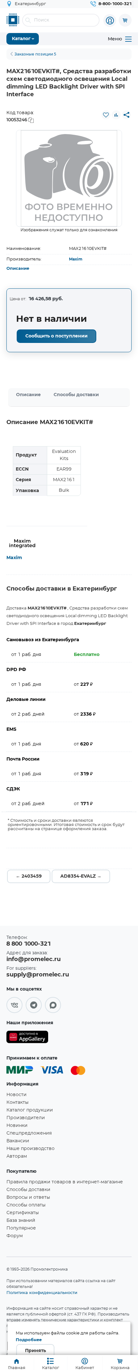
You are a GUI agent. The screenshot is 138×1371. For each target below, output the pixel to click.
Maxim (75, 259)
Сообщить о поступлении (56, 336)
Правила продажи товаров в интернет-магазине (64, 1182)
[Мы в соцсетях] (14, 1005)
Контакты (17, 1102)
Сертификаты (22, 1213)
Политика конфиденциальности (41, 1292)
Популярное (21, 1228)
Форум (14, 1236)
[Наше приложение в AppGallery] (27, 1038)
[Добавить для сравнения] (116, 114)
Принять (35, 1351)
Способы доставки (76, 395)
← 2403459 (29, 876)
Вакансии (17, 1141)
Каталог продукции (29, 1110)
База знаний (20, 1220)
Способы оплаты (26, 1205)
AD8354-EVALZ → (80, 876)
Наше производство (30, 1148)
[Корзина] (125, 20)
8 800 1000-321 (28, 944)
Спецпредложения (29, 1133)
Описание (17, 269)
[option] (69, 178)
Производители (25, 1118)
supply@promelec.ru (37, 975)
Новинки (17, 1125)
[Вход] (109, 20)
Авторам (16, 1156)
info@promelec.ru (33, 959)
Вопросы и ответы (28, 1197)
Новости (16, 1095)
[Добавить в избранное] (105, 114)
